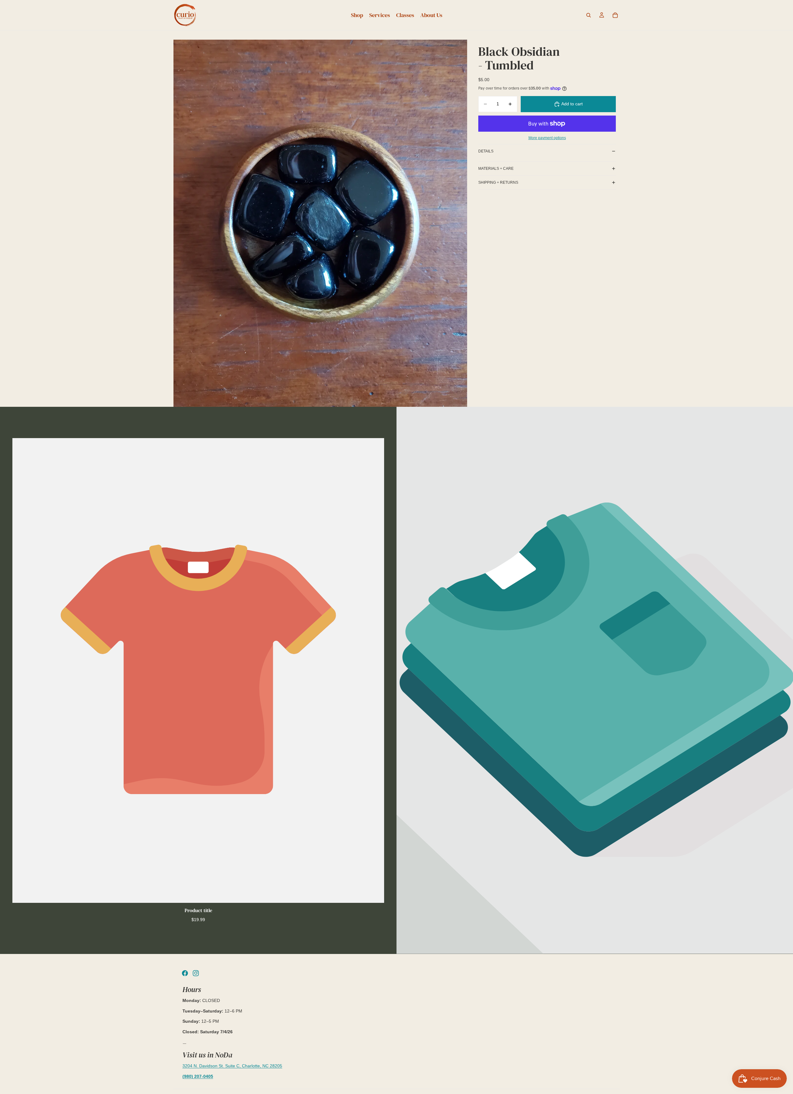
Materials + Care (496, 168)
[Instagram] (195, 973)
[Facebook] (185, 973)
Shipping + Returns (498, 182)
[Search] (588, 15)
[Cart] (615, 15)
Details (485, 151)
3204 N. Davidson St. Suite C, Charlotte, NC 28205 (232, 1065)
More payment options (547, 138)
